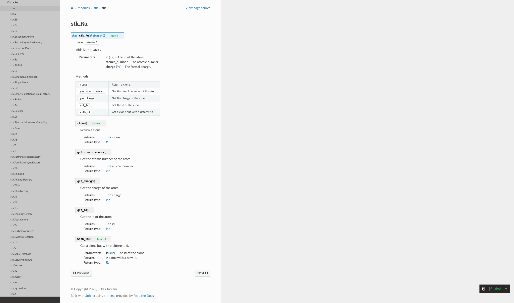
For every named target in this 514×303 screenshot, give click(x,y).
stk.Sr (13, 117)
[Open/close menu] (8, 3)
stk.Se (13, 31)
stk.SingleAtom (19, 82)
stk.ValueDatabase (20, 254)
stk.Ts (13, 225)
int (108, 171)
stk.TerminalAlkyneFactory (25, 162)
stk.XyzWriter (18, 288)
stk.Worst (15, 277)
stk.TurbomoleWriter (22, 231)
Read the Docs (144, 295)
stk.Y (13, 294)
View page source (198, 8)
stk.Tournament (19, 219)
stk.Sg (13, 59)
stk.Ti (13, 197)
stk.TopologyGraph (21, 214)
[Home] (72, 8)
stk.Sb (13, 19)
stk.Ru (14, 2)
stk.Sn (13, 105)
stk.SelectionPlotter (21, 48)
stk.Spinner (16, 111)
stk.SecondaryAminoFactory (26, 42)
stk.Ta (13, 134)
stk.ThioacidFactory (21, 180)
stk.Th (13, 168)
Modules (84, 8)
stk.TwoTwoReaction (22, 237)
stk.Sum (15, 128)
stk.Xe (13, 282)
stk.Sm (14, 88)
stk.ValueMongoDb (21, 260)
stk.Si (13, 71)
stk (96, 8)
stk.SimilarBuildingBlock (24, 77)
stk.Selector (17, 54)
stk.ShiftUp (16, 65)
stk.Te (13, 151)
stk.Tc (13, 145)
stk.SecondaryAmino (22, 37)
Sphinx (90, 295)
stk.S (13, 14)
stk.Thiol (15, 185)
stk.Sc (13, 25)
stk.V (13, 248)
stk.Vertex (16, 265)
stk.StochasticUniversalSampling (28, 122)
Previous (82, 273)
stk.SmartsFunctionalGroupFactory (30, 94)
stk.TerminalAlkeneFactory (25, 157)
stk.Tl (13, 202)
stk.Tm (14, 208)
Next (201, 273)
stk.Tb (13, 140)
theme (110, 295)
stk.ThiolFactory (19, 191)
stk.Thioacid (17, 174)
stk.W (13, 271)
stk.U (13, 242)
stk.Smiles (16, 99)
